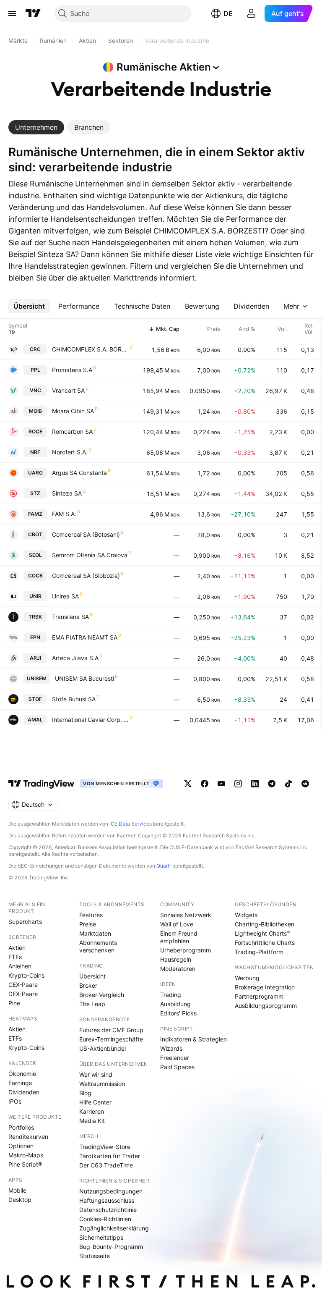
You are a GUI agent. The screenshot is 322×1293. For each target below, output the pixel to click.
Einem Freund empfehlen (178, 937)
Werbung (247, 977)
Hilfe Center (95, 1102)
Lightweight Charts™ (263, 933)
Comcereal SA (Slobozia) (86, 575)
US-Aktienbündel (102, 1048)
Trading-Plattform (259, 951)
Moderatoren (177, 968)
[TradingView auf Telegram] (272, 783)
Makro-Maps (25, 1155)
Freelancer (174, 1057)
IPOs (14, 1101)
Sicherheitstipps (101, 1237)
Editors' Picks (178, 1013)
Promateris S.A (72, 369)
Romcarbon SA (72, 431)
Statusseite (94, 1255)
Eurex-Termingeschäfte (111, 1039)
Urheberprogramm (185, 950)
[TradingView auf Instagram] (238, 783)
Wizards (171, 1048)
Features (91, 914)
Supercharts (25, 921)
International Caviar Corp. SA (90, 719)
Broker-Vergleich (101, 994)
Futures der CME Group (111, 1029)
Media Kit (92, 1120)
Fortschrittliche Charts (265, 942)
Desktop (19, 1199)
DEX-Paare (23, 993)
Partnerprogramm (259, 996)
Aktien (17, 947)
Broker (88, 985)
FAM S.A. (64, 513)
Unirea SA (65, 596)
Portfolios (21, 1127)
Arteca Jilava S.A (75, 657)
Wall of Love (176, 924)
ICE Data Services (130, 824)
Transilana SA (70, 616)
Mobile (17, 1190)
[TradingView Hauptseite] (33, 13)
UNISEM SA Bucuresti (84, 678)
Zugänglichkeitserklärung (114, 1228)
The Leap (92, 1003)
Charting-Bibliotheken (264, 924)
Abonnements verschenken (98, 946)
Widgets (246, 914)
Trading (170, 994)
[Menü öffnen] (12, 13)
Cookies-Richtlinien (105, 1218)
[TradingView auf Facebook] (204, 783)
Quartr (163, 866)
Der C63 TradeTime (106, 1165)
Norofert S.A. (70, 452)
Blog (85, 1092)
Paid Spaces (177, 1066)
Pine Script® (25, 1164)
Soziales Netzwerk (185, 914)
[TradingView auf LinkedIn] (255, 783)
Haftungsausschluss (106, 1200)
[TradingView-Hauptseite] (41, 783)
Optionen (21, 1145)
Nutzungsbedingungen (111, 1191)
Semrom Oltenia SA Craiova (89, 555)
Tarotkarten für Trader (109, 1155)
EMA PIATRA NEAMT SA (84, 637)
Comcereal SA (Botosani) (86, 534)
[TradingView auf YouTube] (221, 783)
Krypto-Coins (26, 975)
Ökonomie (22, 1073)
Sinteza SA (67, 493)
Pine (14, 1003)
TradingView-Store (104, 1146)
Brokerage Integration (265, 987)
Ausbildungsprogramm (266, 1005)
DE (228, 13)
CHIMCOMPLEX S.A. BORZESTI (90, 349)
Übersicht (92, 976)
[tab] (36, 127)
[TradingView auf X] (188, 783)
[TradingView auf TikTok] (288, 783)
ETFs (15, 956)
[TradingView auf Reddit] (305, 783)
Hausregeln (175, 959)
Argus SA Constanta (79, 472)
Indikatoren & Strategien (193, 1039)
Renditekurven (28, 1136)
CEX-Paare (23, 984)
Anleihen (19, 966)
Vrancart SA (68, 390)
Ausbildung (175, 1003)
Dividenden (23, 1092)
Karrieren (91, 1111)
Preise (87, 924)
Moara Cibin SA (73, 410)
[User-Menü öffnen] (251, 13)
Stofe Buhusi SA (74, 699)
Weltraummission (102, 1083)
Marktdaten (95, 933)
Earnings (20, 1082)
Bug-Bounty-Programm (111, 1246)
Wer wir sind (95, 1074)
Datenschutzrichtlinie (108, 1209)
